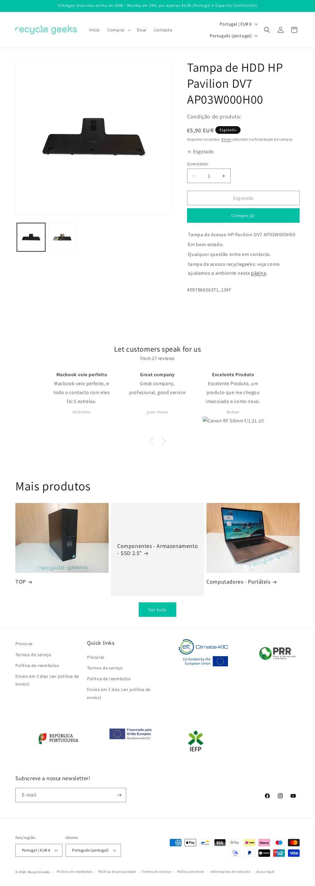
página (258, 273)
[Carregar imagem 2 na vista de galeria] (62, 237)
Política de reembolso (37, 665)
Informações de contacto (230, 871)
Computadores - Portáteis (238, 581)
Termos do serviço (156, 871)
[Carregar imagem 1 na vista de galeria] (31, 237)
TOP (20, 581)
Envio (226, 139)
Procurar (24, 643)
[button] (118, 29)
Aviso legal (265, 871)
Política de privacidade (117, 871)
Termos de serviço (33, 654)
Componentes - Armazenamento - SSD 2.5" (157, 549)
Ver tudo (157, 610)
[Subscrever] (119, 795)
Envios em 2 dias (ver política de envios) (47, 680)
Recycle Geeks (39, 872)
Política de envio (190, 871)
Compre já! (243, 215)
